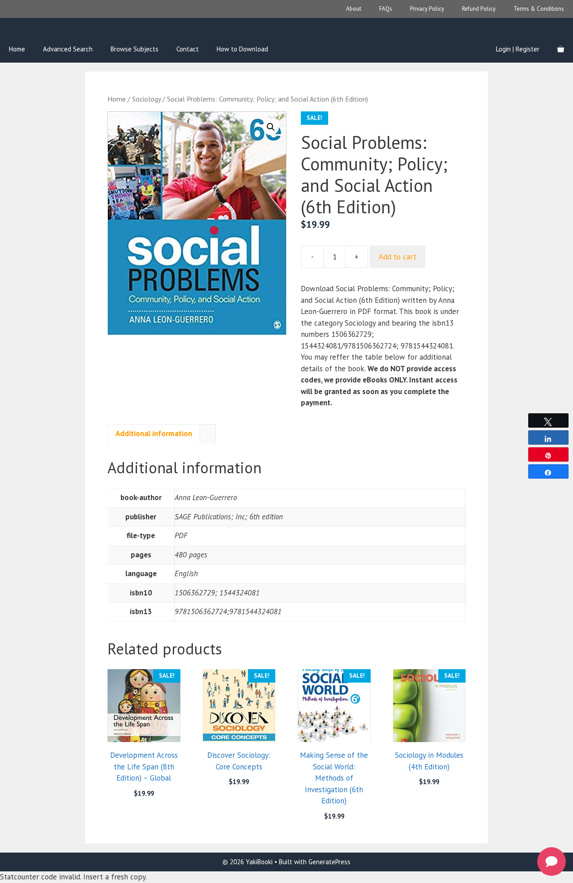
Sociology (146, 98)
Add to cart (397, 257)
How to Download (242, 49)
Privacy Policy (427, 9)
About (353, 9)
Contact (187, 49)
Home (17, 49)
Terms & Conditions (538, 9)
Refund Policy (479, 9)
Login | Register (517, 49)
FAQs (385, 9)
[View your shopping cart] (560, 49)
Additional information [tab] (153, 433)
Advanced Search (68, 49)
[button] (271, 127)
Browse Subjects (134, 49)
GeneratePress (329, 862)
